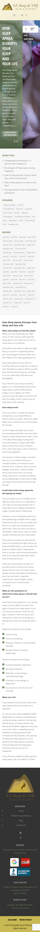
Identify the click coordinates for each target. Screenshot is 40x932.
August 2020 (31, 268)
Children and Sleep (9, 205)
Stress (21, 220)
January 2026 (19, 241)
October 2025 (7, 245)
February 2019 (17, 283)
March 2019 (7, 283)
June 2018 (14, 295)
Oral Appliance (8, 217)
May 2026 (22, 237)
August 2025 (31, 245)
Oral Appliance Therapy (22, 217)
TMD (4, 224)
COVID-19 (20, 205)
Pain (33, 217)
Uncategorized (13, 224)
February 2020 (17, 276)
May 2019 (22, 279)
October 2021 (7, 252)
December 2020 (8, 264)
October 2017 (7, 303)
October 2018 (7, 291)
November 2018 (20, 287)
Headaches (28, 209)
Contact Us (21, 825)
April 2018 (31, 295)
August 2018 (31, 291)
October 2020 (7, 268)
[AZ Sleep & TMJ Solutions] (20, 8)
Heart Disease (7, 213)
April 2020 (31, 272)
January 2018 (19, 299)
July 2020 (6, 272)
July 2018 (6, 295)
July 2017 (27, 303)
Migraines (25, 213)
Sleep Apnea (28, 39)
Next (17, 141)
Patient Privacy (25, 920)
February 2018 (7, 299)
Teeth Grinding (30, 220)
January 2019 (28, 283)
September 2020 (19, 268)
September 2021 (19, 252)
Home (21, 811)
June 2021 (14, 256)
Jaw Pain (17, 213)
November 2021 (20, 249)
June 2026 (14, 237)
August (32, 28)
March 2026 (31, 237)
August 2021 (31, 252)
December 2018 (8, 287)
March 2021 (7, 260)
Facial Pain (19, 209)
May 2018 (22, 295)
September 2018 (19, 291)
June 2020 (14, 272)
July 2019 (6, 279)
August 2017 (18, 303)
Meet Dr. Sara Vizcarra (21, 815)
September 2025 (19, 245)
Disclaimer (12, 920)
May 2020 (22, 272)
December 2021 (8, 249)
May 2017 (14, 306)
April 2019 (31, 279)
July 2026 (6, 237)
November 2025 (30, 241)
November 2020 (20, 264)
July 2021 (6, 256)
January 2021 (28, 260)
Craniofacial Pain (8, 209)
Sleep (26, 35)
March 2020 (7, 276)
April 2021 (31, 256)
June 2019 (14, 279)
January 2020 (28, 276)
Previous (14, 141)
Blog (21, 820)
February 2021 (17, 260)
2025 (31, 30)
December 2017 (30, 299)
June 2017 (6, 306)
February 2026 (7, 241)
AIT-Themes (28, 925)
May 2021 (22, 256)
